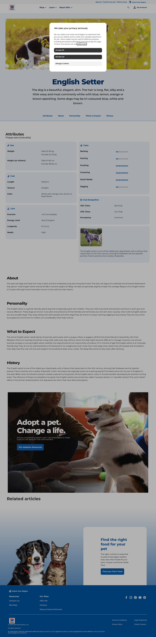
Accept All (59, 50)
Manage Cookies (62, 64)
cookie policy (82, 44)
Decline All (59, 57)
